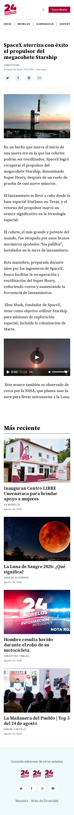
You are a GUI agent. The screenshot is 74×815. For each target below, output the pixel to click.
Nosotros (22, 800)
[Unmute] (49, 372)
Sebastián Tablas (16, 656)
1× (31, 372)
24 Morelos (12, 504)
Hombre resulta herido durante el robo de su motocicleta (28, 645)
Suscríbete (59, 9)
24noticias (12, 65)
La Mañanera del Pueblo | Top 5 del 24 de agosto (36, 720)
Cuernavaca (45, 24)
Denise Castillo (15, 729)
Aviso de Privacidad (44, 800)
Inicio (8, 24)
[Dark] (44, 10)
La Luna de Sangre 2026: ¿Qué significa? (34, 569)
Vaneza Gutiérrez (16, 577)
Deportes (66, 24)
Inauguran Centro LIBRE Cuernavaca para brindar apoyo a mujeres (30, 494)
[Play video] (37, 357)
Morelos (24, 24)
